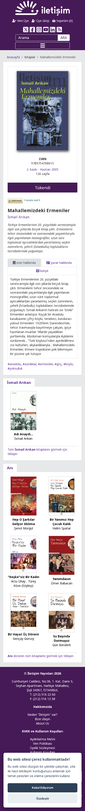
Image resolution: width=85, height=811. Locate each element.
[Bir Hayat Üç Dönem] (23, 611)
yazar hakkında (61, 263)
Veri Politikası (42, 743)
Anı (10, 467)
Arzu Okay (18, 581)
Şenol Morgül (23, 528)
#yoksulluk (15, 368)
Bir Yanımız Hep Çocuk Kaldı (62, 521)
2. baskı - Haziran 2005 (42, 169)
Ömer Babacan (61, 583)
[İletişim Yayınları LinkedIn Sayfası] (52, 29)
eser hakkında (25, 263)
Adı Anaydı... (23, 434)
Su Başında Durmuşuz (61, 638)
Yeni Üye (22, 21)
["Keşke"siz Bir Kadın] (23, 554)
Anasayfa (13, 57)
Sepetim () (64, 21)
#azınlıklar (29, 364)
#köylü (68, 364)
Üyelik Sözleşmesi (42, 748)
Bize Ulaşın (42, 719)
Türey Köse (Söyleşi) (25, 583)
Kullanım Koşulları (42, 752)
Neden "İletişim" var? (42, 714)
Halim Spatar (62, 528)
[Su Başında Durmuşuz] (62, 612)
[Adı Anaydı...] (23, 410)
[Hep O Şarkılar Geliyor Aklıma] (23, 496)
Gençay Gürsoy (23, 638)
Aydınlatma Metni (42, 739)
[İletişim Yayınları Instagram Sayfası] (39, 29)
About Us (42, 723)
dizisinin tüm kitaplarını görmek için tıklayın (40, 656)
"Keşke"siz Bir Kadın (23, 577)
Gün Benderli (62, 645)
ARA (63, 37)
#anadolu (14, 364)
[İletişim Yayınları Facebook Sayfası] (32, 29)
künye (43, 271)
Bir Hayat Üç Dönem (23, 634)
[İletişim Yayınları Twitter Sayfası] (25, 29)
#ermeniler (45, 364)
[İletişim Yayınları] (42, 8)
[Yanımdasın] (62, 555)
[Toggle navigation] (42, 45)
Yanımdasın (62, 579)
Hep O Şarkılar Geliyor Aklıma (23, 521)
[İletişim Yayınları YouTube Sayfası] (45, 29)
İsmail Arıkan (18, 217)
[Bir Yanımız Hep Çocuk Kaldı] (62, 496)
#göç (58, 364)
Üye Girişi (42, 21)
